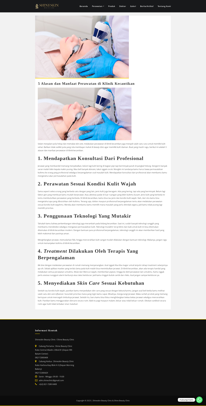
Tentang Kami (164, 6)
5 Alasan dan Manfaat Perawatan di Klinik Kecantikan (86, 83)
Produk (111, 6)
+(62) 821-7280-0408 (48, 384)
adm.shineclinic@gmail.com (51, 380)
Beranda (84, 6)
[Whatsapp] (199, 400)
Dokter (122, 6)
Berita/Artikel (147, 6)
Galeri (133, 6)
